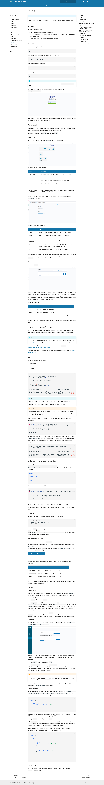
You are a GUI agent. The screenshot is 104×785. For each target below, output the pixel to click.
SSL (80, 25)
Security (13, 42)
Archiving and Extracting (16, 40)
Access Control (83, 19)
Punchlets (13, 23)
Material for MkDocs (22, 782)
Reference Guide (29, 5)
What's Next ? (14, 46)
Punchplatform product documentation (43, 781)
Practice (82, 37)
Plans (12, 29)
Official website (86, 1)
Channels (13, 31)
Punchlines (13, 25)
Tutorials (12, 14)
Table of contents (83, 12)
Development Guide (39, 5)
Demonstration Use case (85, 35)
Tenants (82, 21)
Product (77, 5)
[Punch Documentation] (10, 1)
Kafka (12, 36)
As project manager (85, 43)
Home (11, 5)
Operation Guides (49, 5)
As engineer (83, 41)
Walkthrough (82, 17)
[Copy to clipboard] (75, 50)
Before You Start (14, 17)
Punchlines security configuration (86, 23)
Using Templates (14, 44)
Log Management (69, 5)
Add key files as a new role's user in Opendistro (86, 28)
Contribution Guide (59, 5)
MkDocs (15, 782)
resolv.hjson (32, 342)
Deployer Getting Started (15, 50)
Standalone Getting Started (16, 15)
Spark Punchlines (15, 27)
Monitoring (13, 32)
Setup (12, 21)
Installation (81, 15)
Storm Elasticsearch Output (43, 347)
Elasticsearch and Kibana (16, 34)
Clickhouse (13, 38)
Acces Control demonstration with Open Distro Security (85, 31)
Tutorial (16, 5)
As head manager (85, 39)
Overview (81, 14)
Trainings (12, 51)
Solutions (22, 5)
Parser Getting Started (16, 48)
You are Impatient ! (15, 19)
